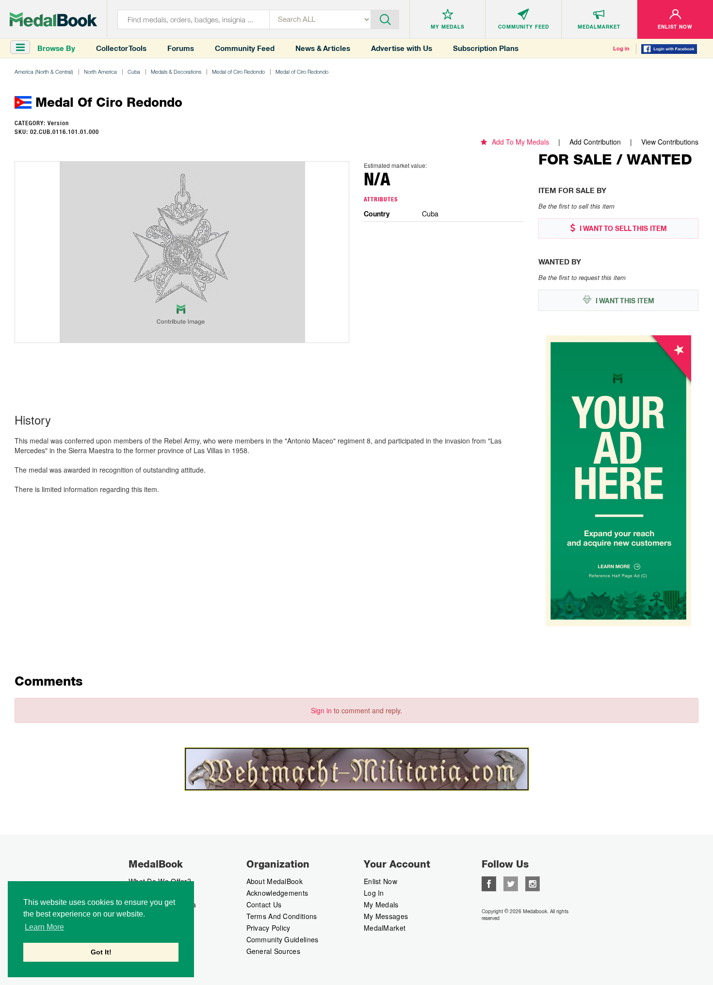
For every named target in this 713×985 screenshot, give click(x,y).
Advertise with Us (401, 48)
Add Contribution (595, 142)
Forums (180, 48)
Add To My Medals (520, 142)
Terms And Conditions (281, 916)
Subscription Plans (486, 48)
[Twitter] (510, 882)
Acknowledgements (277, 893)
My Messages (386, 916)
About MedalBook (274, 881)
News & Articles (322, 48)
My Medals (381, 904)
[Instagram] (532, 882)
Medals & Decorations (176, 71)
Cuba (134, 71)
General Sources (273, 951)
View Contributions (669, 142)
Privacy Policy (268, 928)
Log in (621, 48)
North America (100, 71)
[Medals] (53, 19)
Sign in (321, 710)
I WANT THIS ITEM (624, 300)
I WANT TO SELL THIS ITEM (622, 228)
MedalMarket (384, 928)
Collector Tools (121, 48)
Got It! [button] (101, 952)
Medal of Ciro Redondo (238, 71)
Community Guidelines (282, 939)
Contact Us (264, 904)
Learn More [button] (44, 927)
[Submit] (385, 18)
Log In (374, 893)
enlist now (380, 881)
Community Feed (245, 48)
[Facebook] (489, 882)
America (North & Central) (44, 71)
